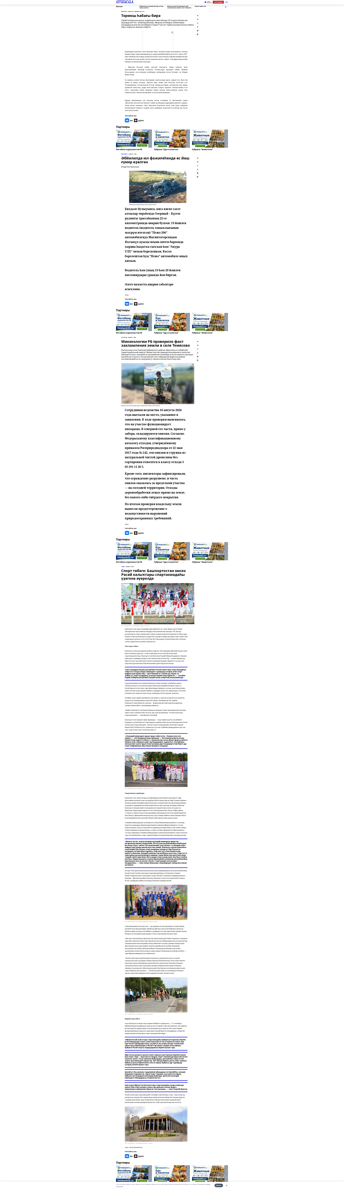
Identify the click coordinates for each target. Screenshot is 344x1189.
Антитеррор (218, 2)
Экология (124, 337)
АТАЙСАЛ (124, 1)
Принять (219, 1185)
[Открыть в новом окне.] (129, 120)
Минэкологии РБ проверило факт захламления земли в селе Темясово (179, 7)
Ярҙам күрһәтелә (200, 6)
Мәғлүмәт (124, 154)
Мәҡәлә (119, 7)
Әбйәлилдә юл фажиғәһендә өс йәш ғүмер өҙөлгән (151, 7)
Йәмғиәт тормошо (127, 11)
